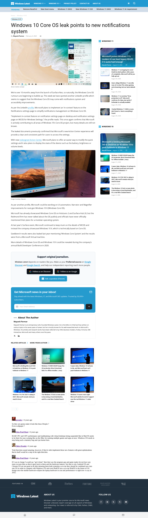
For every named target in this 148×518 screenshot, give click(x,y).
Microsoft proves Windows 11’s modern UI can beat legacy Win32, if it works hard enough (117, 59)
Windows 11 (39, 3)
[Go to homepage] (24, 515)
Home (13, 16)
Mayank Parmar (18, 36)
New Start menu (47, 9)
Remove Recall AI (30, 9)
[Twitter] (16, 336)
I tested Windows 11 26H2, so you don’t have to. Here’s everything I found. (122, 111)
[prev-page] (12, 409)
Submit (89, 306)
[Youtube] (126, 502)
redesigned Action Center (31, 140)
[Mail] (107, 502)
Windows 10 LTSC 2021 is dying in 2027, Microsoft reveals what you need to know (24, 397)
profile (31, 107)
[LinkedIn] (20, 336)
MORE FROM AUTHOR (38, 343)
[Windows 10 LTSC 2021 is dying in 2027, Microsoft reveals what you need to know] (24, 385)
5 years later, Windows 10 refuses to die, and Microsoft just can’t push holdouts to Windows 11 (82, 368)
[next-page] (16, 409)
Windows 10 (54, 3)
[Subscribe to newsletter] (123, 515)
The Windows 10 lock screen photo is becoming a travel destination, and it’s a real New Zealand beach (53, 397)
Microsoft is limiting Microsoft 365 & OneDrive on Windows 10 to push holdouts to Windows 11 (24, 368)
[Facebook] (101, 502)
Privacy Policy (70, 3)
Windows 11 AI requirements (126, 9)
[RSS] (113, 502)
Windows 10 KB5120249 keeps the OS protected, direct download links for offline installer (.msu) (53, 368)
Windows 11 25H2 (65, 9)
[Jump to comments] (74, 515)
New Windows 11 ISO (84, 9)
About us (96, 3)
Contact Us (84, 3)
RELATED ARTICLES (18, 343)
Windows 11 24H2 (104, 9)
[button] (134, 4)
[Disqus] (53, 445)
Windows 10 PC (16, 19)
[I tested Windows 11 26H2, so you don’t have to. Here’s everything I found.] (105, 111)
